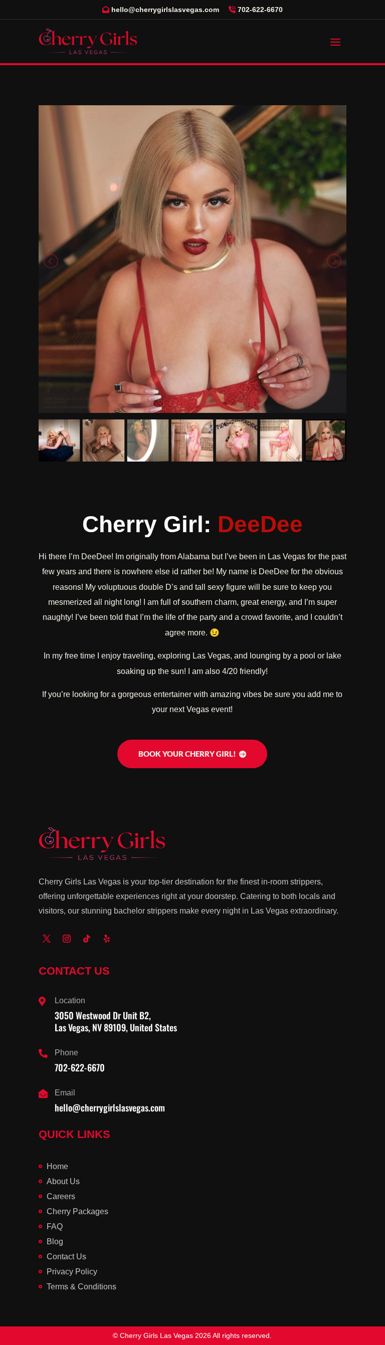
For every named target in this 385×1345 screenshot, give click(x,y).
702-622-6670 (260, 10)
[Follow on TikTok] (87, 939)
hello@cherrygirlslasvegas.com (165, 10)
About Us (63, 1181)
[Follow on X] (47, 939)
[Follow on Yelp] (107, 939)
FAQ (55, 1226)
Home (57, 1166)
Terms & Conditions (81, 1286)
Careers (61, 1196)
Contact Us (66, 1256)
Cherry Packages (77, 1211)
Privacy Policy (72, 1271)
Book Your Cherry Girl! (187, 753)
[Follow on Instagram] (67, 939)
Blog (55, 1241)
